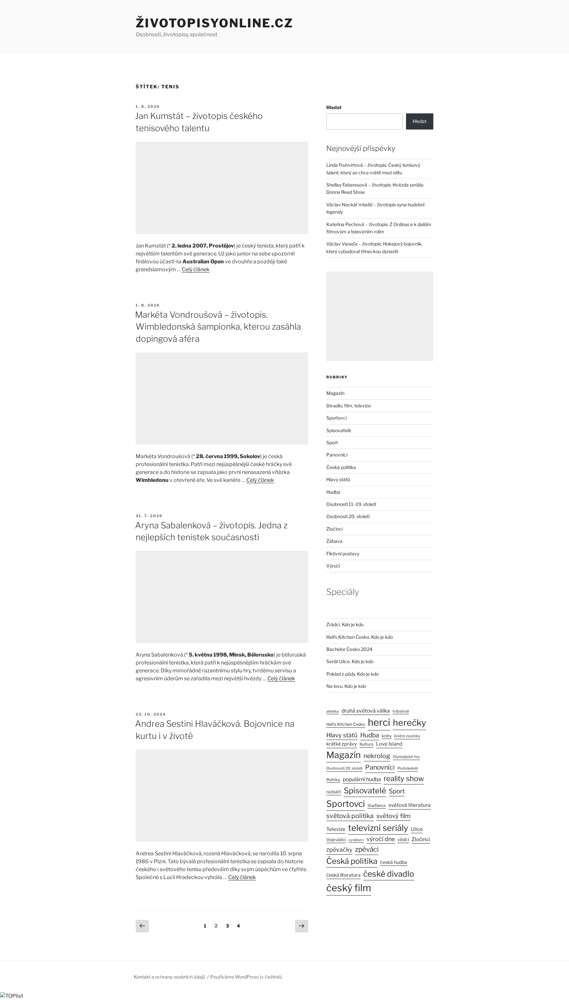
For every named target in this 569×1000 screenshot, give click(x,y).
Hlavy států (338, 479)
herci (379, 722)
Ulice (417, 829)
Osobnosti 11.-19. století (351, 504)
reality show (404, 778)
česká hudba (393, 862)
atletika (332, 711)
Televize (335, 829)
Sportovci (336, 418)
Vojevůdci (336, 839)
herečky (409, 722)
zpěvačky (339, 849)
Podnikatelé (407, 768)
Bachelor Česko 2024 (349, 649)
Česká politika (341, 467)
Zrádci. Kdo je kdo (345, 624)
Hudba (333, 492)
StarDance (376, 805)
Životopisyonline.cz (214, 23)
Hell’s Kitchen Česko (345, 724)
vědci (403, 839)
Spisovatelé (338, 430)
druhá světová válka (365, 711)
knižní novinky (407, 736)
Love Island (389, 744)
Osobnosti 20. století (347, 516)
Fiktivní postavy (342, 553)
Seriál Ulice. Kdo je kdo (349, 661)
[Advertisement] (222, 188)
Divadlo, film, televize (348, 405)
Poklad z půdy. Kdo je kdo (352, 674)
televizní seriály (378, 828)
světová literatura (410, 805)
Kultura (366, 744)
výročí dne (380, 839)
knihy (387, 735)
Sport (332, 442)
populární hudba (362, 779)
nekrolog (377, 756)
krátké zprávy (341, 744)
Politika (333, 779)
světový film (393, 816)
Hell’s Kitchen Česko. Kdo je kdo (359, 637)
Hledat (333, 107)
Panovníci (336, 454)
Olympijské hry (406, 756)
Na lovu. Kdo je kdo (346, 686)
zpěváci (367, 849)
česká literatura (343, 875)
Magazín (335, 393)
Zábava (334, 541)
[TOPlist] (11, 996)
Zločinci (334, 529)
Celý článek (195, 269)
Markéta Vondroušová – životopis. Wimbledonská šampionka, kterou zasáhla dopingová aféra (218, 326)
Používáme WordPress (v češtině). (246, 977)
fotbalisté (401, 711)
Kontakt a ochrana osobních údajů (169, 977)
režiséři (333, 791)
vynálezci (356, 840)
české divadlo (388, 874)
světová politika (350, 816)
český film (348, 888)
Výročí (333, 566)
